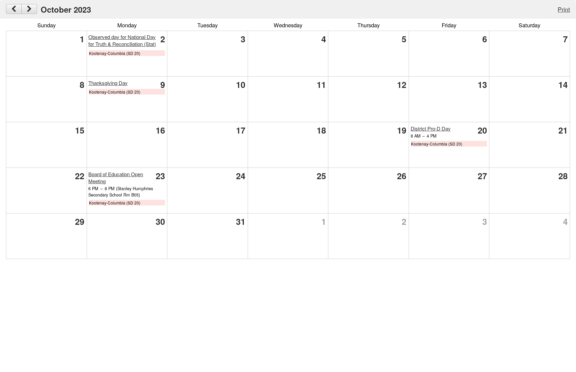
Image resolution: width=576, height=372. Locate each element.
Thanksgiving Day (108, 82)
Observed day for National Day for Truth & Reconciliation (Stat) (122, 40)
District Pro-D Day (431, 128)
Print (564, 9)
